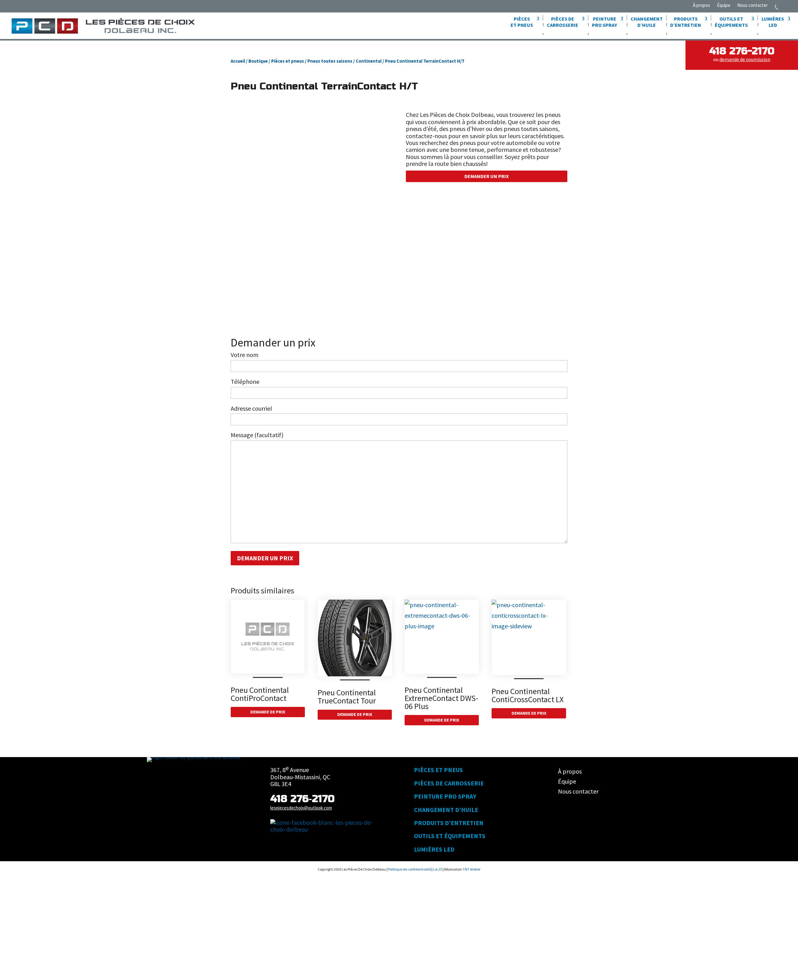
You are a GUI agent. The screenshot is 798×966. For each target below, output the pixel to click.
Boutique (258, 61)
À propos (701, 5)
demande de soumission (744, 59)
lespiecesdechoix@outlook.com (301, 808)
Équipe (723, 5)
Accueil (238, 61)
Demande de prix (267, 712)
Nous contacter (752, 5)
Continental (369, 61)
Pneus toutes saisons (329, 61)
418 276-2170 (741, 51)
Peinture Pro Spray (445, 796)
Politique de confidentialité (409, 869)
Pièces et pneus (287, 61)
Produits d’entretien (448, 823)
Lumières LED (434, 849)
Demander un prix (486, 176)
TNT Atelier (471, 869)
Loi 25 (438, 869)
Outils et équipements (449, 836)
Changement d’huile (647, 22)
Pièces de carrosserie (449, 783)
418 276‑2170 (302, 799)
